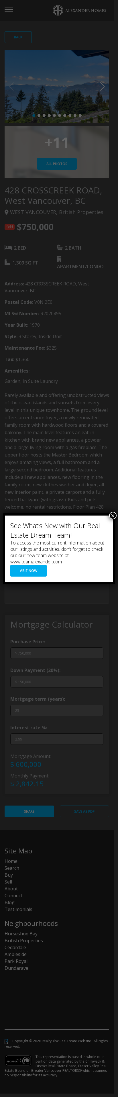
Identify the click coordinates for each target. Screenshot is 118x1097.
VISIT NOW (28, 570)
